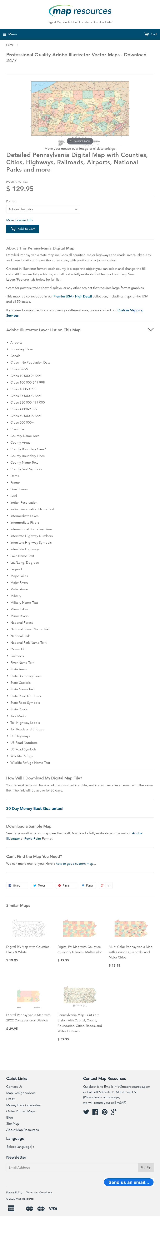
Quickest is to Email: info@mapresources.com (116, 1087)
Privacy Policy (14, 1192)
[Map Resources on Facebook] (95, 1113)
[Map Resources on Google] (114, 1113)
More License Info (19, 220)
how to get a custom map (74, 864)
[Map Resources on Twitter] (86, 1113)
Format (11, 201)
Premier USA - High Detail (73, 296)
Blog (9, 1117)
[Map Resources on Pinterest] (104, 1113)
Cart (153, 34)
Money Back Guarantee (23, 1105)
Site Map (12, 1123)
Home (10, 44)
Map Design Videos (20, 1093)
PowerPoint (32, 839)
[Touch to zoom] (80, 113)
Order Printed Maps (20, 1111)
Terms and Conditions (39, 1192)
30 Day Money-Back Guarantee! (34, 808)
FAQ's (10, 1099)
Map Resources (25, 1198)
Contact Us (14, 1087)
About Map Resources (22, 1130)
